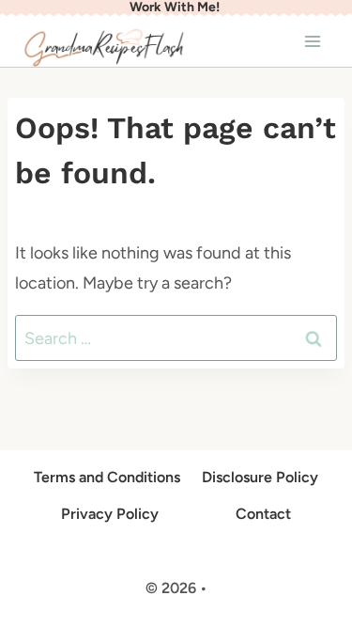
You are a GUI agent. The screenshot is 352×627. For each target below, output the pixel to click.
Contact (263, 514)
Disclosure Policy (260, 477)
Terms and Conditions (107, 477)
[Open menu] (312, 40)
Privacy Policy (110, 514)
